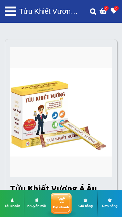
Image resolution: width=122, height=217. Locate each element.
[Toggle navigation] (10, 11)
